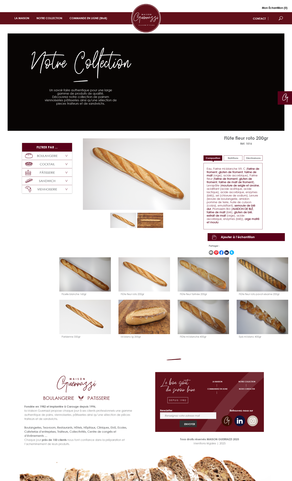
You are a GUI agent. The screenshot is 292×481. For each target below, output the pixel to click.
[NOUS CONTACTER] (285, 98)
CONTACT (259, 18)
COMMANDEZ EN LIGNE (217, 389)
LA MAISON (21, 18)
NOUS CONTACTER (247, 389)
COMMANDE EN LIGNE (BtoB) (88, 18)
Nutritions (233, 158)
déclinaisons (253, 158)
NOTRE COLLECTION (49, 18)
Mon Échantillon (274, 7)
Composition (213, 158)
